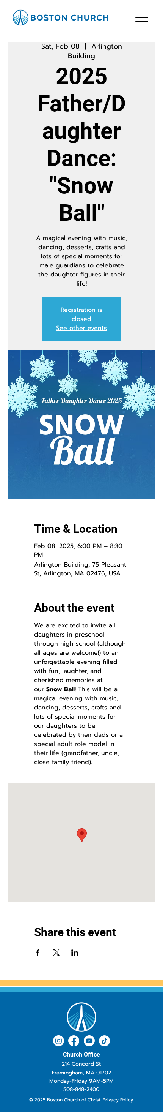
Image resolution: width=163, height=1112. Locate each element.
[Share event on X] (56, 952)
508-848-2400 (81, 1089)
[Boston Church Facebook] (73, 1040)
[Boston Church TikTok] (104, 1040)
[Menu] (141, 17)
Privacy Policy (118, 1099)
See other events (81, 328)
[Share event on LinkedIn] (74, 952)
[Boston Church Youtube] (89, 1040)
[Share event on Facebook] (37, 952)
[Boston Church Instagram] (58, 1040)
